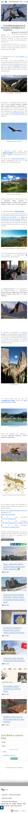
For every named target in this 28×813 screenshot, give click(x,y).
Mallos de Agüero (8, 153)
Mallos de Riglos (19, 211)
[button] (12, 544)
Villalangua (17, 66)
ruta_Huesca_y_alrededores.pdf (10, 527)
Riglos (18, 220)
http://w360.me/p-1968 (17, 113)
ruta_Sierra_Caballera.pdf (9, 519)
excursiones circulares (18, 158)
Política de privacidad (14, 794)
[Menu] (2, 2)
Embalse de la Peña (9, 400)
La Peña (20, 336)
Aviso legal (4, 794)
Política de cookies (7, 798)
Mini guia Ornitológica (9, 514)
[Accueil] (6, 2)
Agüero (10, 154)
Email (4, 752)
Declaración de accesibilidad (9, 801)
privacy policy (12, 755)
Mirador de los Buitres (8, 217)
